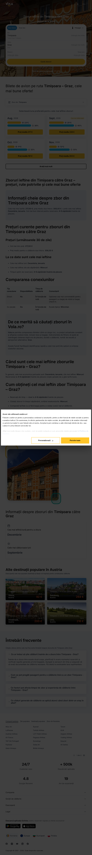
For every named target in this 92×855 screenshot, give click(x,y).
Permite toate (75, 440)
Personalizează (44, 440)
